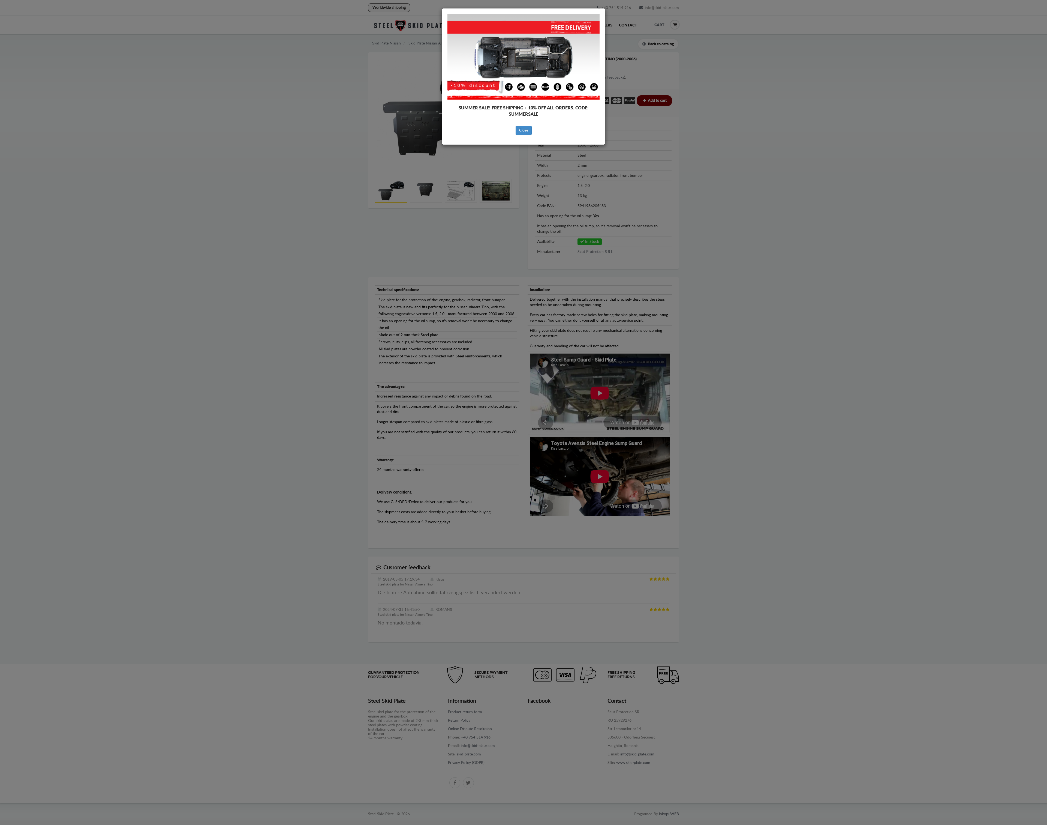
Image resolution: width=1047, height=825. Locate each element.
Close (523, 130)
